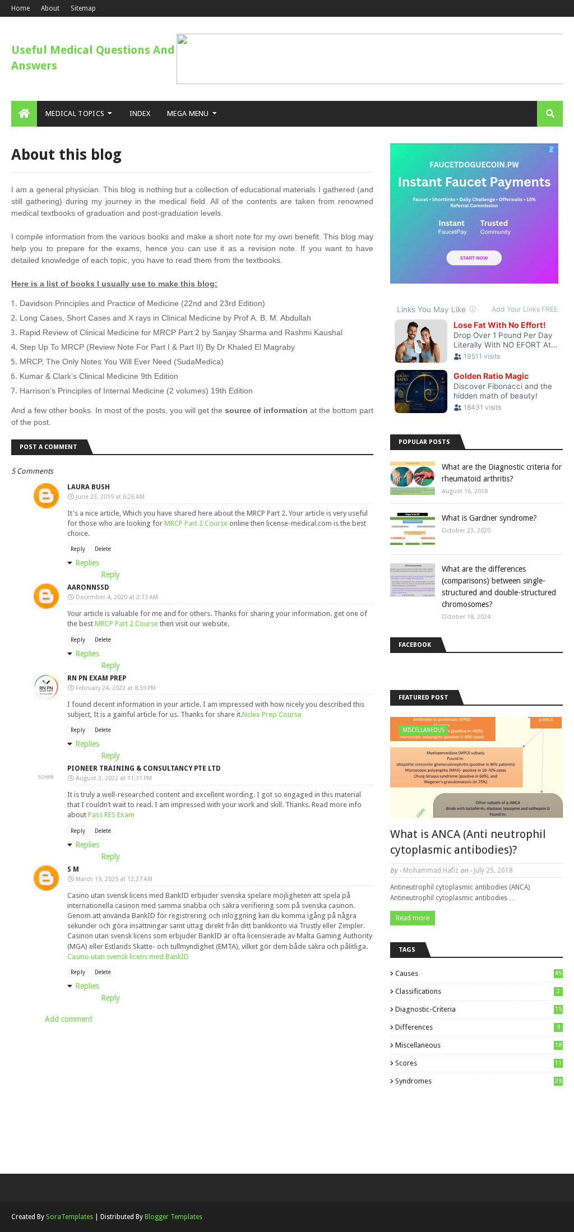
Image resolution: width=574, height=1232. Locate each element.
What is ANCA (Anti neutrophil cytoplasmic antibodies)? (468, 841)
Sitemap (83, 8)
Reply (78, 549)
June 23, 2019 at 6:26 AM (110, 497)
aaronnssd (88, 587)
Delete (103, 549)
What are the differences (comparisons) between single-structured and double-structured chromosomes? (499, 586)
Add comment (68, 1019)
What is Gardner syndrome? (489, 517)
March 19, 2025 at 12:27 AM (114, 879)
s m (73, 869)
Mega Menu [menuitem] (188, 113)
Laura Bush (88, 487)
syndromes (478, 1081)
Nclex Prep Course (272, 714)
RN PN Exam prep (96, 678)
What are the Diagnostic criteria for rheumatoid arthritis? (502, 472)
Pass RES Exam (111, 814)
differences (477, 1027)
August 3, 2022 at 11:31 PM (114, 778)
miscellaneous (478, 1045)
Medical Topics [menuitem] (74, 113)
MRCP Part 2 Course (196, 523)
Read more (412, 918)
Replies (87, 562)
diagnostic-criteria (478, 1009)
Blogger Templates (173, 1217)
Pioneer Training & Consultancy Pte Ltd (144, 768)
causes (478, 973)
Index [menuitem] (140, 113)
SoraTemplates (69, 1217)
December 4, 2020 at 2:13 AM (117, 597)
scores (478, 1063)
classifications (477, 991)
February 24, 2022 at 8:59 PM (116, 688)
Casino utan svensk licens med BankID (128, 956)
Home (20, 8)
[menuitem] (24, 114)
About (50, 8)
